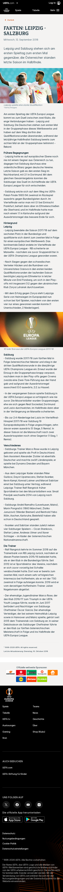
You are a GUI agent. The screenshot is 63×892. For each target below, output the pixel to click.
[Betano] (32, 679)
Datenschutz (8, 833)
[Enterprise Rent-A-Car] (32, 672)
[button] (54, 10)
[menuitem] (21, 10)
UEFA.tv (6, 719)
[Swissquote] (42, 672)
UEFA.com (7, 767)
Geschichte (38, 719)
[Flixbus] (42, 679)
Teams (36, 706)
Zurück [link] (10, 20)
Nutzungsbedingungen (13, 838)
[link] (18, 10)
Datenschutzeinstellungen (15, 849)
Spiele (5, 706)
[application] (31, 329)
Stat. (4, 738)
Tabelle (6, 713)
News (35, 713)
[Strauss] (21, 672)
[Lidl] (21, 679)
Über (35, 725)
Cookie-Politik (9, 843)
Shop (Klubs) (39, 732)
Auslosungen (8, 725)
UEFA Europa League (6, 10)
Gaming (6, 732)
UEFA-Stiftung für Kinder (14, 774)
